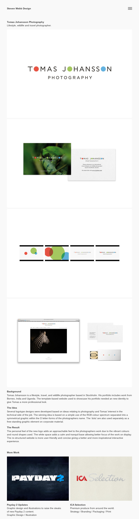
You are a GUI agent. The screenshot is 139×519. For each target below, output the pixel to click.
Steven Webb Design (19, 8)
